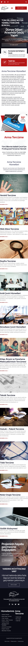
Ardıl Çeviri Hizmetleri (10, 293)
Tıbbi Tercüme (7, 462)
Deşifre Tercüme (8, 261)
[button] (26, 2)
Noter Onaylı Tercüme (10, 495)
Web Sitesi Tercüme (9, 229)
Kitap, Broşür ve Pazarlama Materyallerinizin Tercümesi (13, 360)
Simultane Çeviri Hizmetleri (13, 327)
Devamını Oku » (4, 204)
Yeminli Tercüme (8, 195)
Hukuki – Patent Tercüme (12, 429)
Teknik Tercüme (7, 395)
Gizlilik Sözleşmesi (8, 528)
